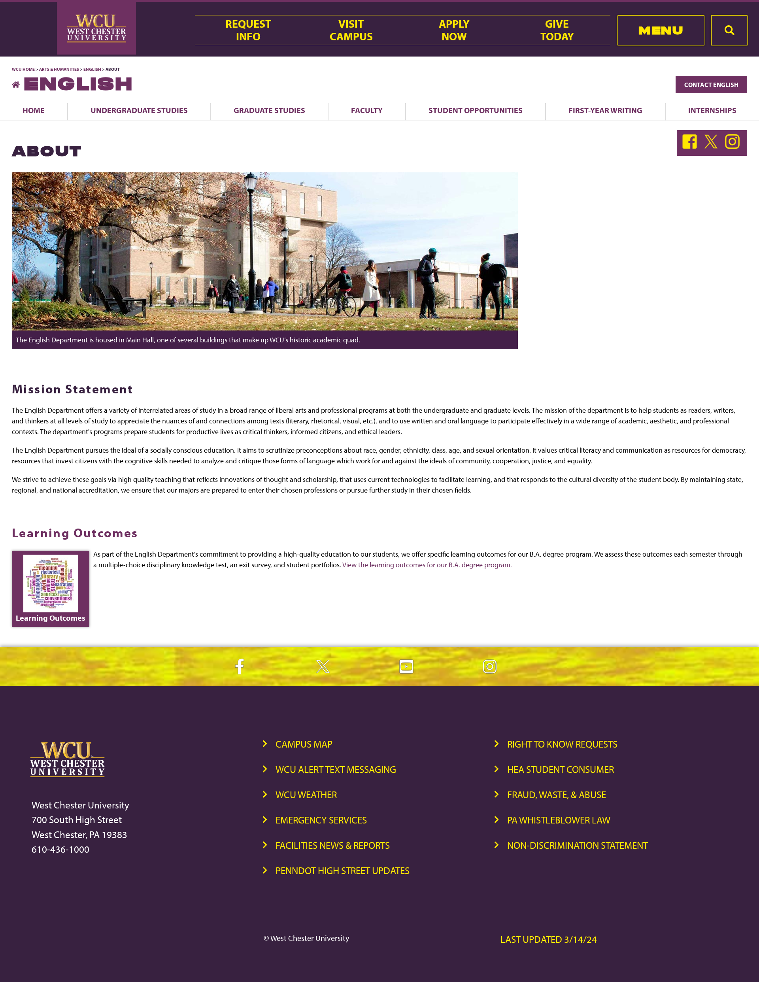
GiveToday (557, 30)
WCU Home (23, 69)
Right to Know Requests (562, 744)
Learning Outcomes (75, 532)
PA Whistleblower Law (558, 820)
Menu (660, 30)
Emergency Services (321, 820)
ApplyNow (454, 30)
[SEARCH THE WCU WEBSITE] (729, 30)
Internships (712, 110)
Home (34, 110)
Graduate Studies (269, 110)
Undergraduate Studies (139, 110)
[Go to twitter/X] (712, 146)
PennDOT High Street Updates (343, 870)
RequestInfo (248, 30)
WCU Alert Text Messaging (336, 769)
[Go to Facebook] (691, 146)
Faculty (367, 110)
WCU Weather (306, 794)
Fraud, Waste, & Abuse (556, 794)
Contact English (711, 85)
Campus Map (304, 744)
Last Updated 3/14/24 (548, 939)
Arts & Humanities (59, 69)
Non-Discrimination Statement (577, 845)
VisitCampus (351, 30)
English (92, 69)
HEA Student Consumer (560, 769)
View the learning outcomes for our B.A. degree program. (427, 564)
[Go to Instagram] (733, 146)
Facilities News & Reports (333, 845)
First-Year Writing (605, 110)
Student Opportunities (476, 110)
